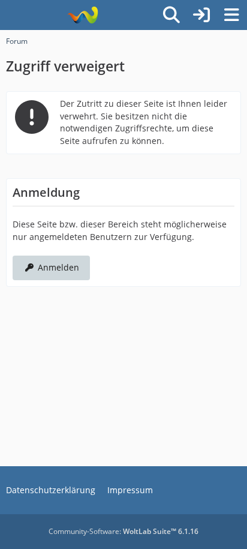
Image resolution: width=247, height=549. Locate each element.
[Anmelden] (201, 15)
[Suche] (171, 15)
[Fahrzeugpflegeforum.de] (82, 15)
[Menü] (231, 15)
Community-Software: (123, 531)
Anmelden (58, 267)
